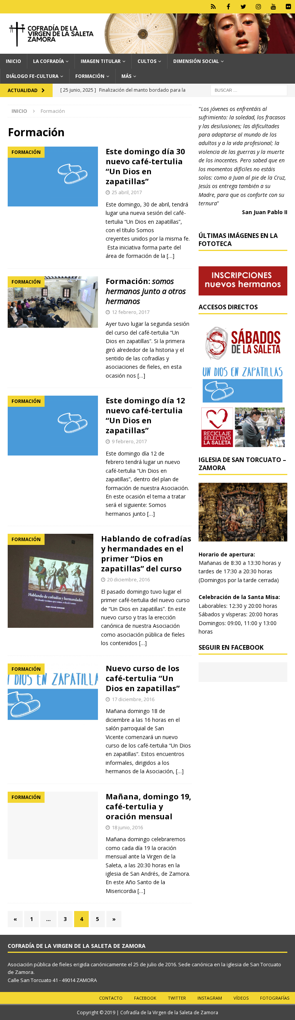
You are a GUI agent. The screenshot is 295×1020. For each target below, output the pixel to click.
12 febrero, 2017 (130, 312)
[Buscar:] (248, 89)
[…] (170, 255)
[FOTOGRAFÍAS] (288, 6)
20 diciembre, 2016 (128, 579)
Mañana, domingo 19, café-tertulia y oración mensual (148, 806)
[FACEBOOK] (228, 6)
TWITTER (177, 998)
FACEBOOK (145, 998)
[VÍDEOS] (273, 6)
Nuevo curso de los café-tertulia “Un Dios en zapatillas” (143, 678)
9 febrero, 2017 (129, 441)
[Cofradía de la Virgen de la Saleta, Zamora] (147, 49)
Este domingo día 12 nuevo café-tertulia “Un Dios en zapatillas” (145, 415)
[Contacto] (213, 6)
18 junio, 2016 (127, 827)
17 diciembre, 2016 (133, 699)
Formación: (146, 291)
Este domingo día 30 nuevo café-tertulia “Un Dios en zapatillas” (145, 166)
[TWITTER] (243, 6)
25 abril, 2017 (127, 192)
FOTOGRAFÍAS (274, 998)
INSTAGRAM (209, 998)
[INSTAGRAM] (258, 6)
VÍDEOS (241, 998)
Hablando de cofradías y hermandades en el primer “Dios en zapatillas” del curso (146, 553)
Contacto (111, 998)
